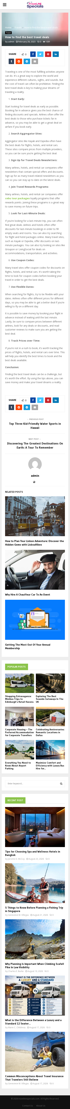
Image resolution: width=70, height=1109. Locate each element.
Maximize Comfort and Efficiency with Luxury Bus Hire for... (50, 765)
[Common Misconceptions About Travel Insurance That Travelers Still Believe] (35, 1052)
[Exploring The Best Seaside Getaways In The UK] (50, 683)
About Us (40, 1105)
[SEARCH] (61, 783)
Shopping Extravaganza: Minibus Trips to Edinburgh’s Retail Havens (19, 699)
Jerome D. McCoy (16, 858)
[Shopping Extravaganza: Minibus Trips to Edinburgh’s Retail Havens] (19, 683)
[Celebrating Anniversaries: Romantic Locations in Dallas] (50, 716)
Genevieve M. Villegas (18, 915)
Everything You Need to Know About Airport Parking (18, 765)
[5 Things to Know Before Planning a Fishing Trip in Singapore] (35, 883)
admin (11, 41)
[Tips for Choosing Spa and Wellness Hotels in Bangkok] (35, 827)
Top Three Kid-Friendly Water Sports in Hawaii (35, 426)
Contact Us (27, 1105)
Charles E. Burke (16, 971)
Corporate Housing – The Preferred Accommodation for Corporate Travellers (19, 732)
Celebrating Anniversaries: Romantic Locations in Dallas (50, 732)
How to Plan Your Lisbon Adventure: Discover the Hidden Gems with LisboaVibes (34, 542)
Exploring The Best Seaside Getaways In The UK (49, 699)
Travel (8, 33)
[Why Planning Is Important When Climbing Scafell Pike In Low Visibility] (35, 939)
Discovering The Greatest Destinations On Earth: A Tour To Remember (35, 445)
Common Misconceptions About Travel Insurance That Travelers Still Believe (34, 1077)
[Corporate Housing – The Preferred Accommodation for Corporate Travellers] (19, 716)
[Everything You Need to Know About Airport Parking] (19, 749)
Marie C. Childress (16, 1027)
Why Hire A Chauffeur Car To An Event (27, 594)
